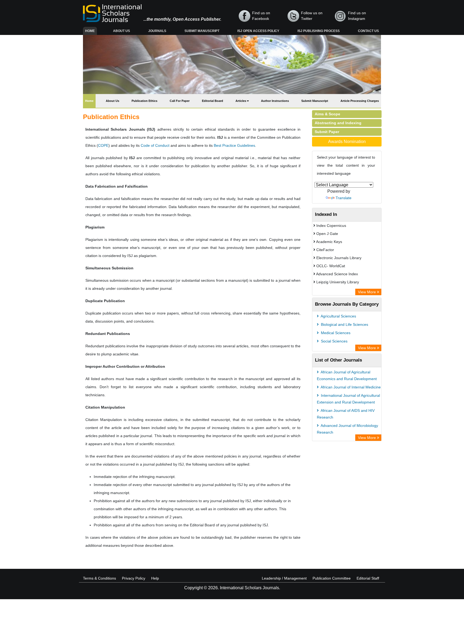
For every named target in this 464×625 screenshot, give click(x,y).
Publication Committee (332, 578)
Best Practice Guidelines (234, 145)
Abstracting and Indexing (338, 123)
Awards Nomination (347, 141)
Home (91, 31)
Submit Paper (327, 132)
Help (155, 578)
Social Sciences (333, 341)
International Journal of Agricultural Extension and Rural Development (348, 398)
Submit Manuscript (201, 31)
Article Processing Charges (359, 100)
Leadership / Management (284, 578)
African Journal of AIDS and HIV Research (346, 413)
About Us (121, 31)
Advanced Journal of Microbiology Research (347, 428)
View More (367, 292)
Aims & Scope (327, 114)
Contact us (368, 31)
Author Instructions (275, 100)
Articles (241, 100)
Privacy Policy (133, 578)
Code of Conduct (155, 145)
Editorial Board (212, 100)
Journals (157, 31)
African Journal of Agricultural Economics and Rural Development (347, 375)
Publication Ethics (144, 100)
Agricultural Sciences (338, 316)
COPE (103, 145)
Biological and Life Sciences (344, 324)
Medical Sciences (335, 333)
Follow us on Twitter (311, 16)
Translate (343, 198)
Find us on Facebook (261, 16)
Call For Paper (180, 100)
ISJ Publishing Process (319, 31)
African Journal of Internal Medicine (350, 387)
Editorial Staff (368, 578)
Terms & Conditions (99, 578)
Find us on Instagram (357, 16)
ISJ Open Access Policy (258, 31)
